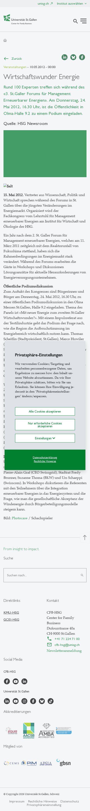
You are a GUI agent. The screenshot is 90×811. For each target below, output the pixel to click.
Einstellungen (43, 438)
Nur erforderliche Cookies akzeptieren (45, 425)
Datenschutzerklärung (45, 457)
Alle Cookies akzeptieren (45, 411)
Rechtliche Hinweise (45, 461)
